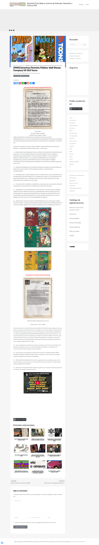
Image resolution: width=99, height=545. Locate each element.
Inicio (70, 117)
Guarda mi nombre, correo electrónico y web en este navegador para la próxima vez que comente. (35, 522)
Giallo (70, 148)
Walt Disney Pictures (35, 73)
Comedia (71, 138)
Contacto (81, 4)
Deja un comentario (17, 73)
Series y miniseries (74, 231)
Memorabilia (72, 178)
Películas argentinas (74, 227)
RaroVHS (15, 65)
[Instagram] (13, 30)
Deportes (71, 235)
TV (70, 166)
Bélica (71, 130)
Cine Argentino (73, 136)
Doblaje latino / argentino (76, 53)
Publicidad (72, 185)
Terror (70, 156)
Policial (71, 154)
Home (87, 4)
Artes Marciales (73, 125)
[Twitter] (11, 30)
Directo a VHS (72, 141)
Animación (72, 123)
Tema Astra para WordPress (78, 541)
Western (71, 164)
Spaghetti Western (74, 161)
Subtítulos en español (75, 58)
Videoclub (72, 191)
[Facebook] (9, 30)
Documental (72, 143)
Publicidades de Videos (75, 188)
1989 (23, 73)
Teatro (71, 159)
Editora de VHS (25, 76)
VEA (30, 73)
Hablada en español (74, 56)
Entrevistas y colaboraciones (76, 175)
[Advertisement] (49, 19)
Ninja (70, 151)
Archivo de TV (72, 120)
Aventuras (72, 128)
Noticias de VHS (73, 183)
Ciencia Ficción (73, 133)
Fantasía (71, 146)
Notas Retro (22, 65)
